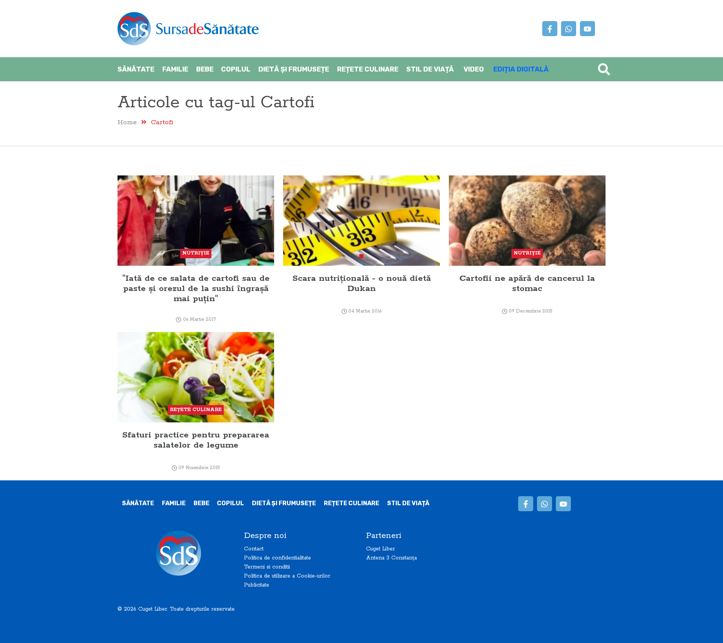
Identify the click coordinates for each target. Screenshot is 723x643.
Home (127, 122)
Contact (254, 548)
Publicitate (256, 585)
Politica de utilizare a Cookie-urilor (287, 576)
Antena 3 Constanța (391, 558)
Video (474, 69)
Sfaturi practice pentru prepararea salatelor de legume (195, 440)
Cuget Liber (380, 548)
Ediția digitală (521, 69)
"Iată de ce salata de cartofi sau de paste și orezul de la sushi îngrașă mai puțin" (196, 288)
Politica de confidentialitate (277, 558)
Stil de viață (430, 69)
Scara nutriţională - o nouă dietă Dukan (362, 283)
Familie (175, 69)
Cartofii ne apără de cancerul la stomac (527, 283)
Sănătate (135, 69)
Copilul (235, 69)
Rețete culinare (367, 69)
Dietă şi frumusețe (293, 69)
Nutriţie (195, 253)
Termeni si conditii (267, 567)
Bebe (205, 69)
